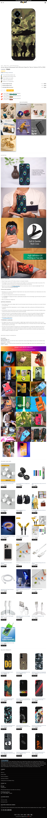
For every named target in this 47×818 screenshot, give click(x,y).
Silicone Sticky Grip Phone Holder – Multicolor (6, 563)
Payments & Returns (4, 778)
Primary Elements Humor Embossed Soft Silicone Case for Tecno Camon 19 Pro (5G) (23, 699)
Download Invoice (4, 801)
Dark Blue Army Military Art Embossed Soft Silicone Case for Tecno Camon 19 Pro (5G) (39, 673)
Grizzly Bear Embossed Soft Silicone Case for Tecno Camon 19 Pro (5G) (23, 673)
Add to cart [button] (4, 539)
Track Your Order (4, 799)
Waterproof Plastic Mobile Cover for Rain (7, 642)
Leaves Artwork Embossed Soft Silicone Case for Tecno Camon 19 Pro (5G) (7, 699)
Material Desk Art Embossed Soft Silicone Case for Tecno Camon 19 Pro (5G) (38, 699)
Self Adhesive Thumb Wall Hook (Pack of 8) (23, 562)
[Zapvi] (23, 2)
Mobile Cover (6, 65)
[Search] (3, 3)
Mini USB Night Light (4, 510)
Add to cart (10, 90)
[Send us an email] (7, 810)
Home (2, 65)
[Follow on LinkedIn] (9, 810)
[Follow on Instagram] (3, 810)
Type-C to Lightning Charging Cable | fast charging (38, 563)
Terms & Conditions (4, 776)
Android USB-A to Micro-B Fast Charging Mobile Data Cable (23, 617)
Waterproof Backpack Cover (21, 510)
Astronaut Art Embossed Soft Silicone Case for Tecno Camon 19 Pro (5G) (39, 726)
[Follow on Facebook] (2, 810)
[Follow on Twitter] (5, 810)
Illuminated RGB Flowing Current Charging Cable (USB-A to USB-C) (8, 536)
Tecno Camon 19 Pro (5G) (14, 65)
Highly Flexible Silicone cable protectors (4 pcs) (39, 484)
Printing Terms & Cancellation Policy (7, 780)
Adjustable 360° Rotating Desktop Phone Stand (23, 590)
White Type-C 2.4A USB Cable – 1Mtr (38, 616)
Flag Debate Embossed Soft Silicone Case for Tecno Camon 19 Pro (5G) (23, 753)
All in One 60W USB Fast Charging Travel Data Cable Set (23, 484)
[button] (1, 2)
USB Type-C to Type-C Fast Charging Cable (7, 617)
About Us (2, 772)
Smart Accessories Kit (35, 536)
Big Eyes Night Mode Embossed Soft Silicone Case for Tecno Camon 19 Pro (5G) (8, 753)
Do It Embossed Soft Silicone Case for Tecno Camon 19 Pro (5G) (7, 673)
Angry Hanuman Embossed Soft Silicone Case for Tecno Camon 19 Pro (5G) (38, 753)
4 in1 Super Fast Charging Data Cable (22, 536)
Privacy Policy (3, 774)
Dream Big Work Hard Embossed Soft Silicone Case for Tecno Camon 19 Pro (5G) (23, 726)
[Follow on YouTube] (11, 810)
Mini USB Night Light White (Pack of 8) (7, 483)
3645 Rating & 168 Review (8, 72)
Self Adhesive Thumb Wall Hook (37, 589)
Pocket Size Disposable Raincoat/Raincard (39, 510)
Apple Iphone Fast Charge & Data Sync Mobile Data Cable (7, 590)
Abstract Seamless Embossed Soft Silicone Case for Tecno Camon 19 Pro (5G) (8, 726)
